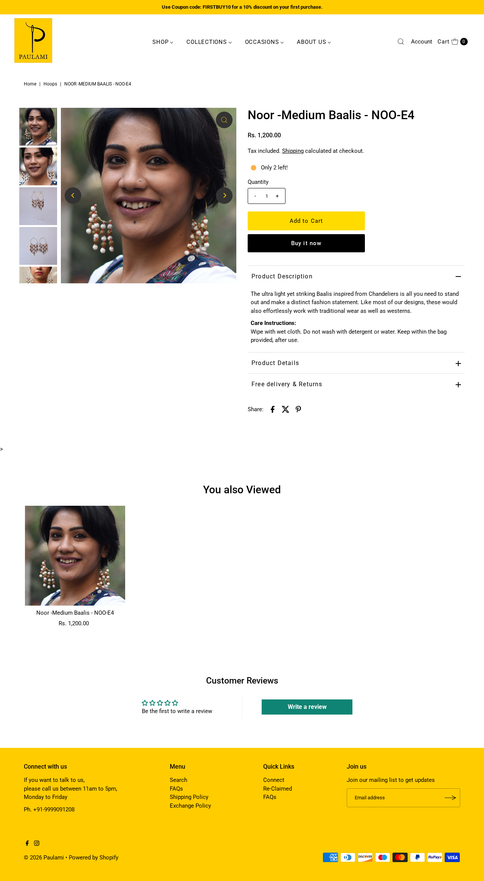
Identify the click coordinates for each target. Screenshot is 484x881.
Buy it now (306, 243)
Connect (273, 780)
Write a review (307, 706)
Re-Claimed (277, 788)
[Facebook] (27, 844)
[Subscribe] (450, 797)
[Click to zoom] (224, 120)
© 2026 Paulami (44, 857)
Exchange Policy (190, 805)
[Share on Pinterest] (298, 409)
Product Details (275, 363)
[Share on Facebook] (272, 409)
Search (178, 780)
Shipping (293, 151)
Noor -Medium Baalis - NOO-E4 (75, 612)
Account (421, 41)
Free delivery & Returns (287, 384)
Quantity (258, 182)
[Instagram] (36, 844)
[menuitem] (163, 41)
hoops (50, 84)
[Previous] (73, 195)
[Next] (224, 195)
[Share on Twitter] (285, 409)
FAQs (176, 788)
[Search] (401, 41)
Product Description (282, 276)
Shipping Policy (189, 797)
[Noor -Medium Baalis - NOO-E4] (75, 556)
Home (30, 84)
